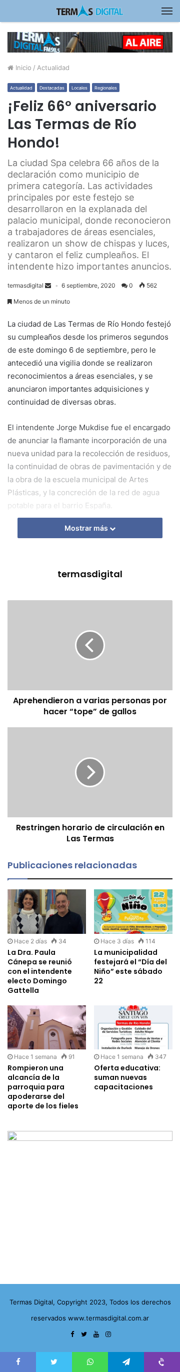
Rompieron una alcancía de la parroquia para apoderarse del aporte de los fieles (43, 1087)
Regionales (105, 88)
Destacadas (52, 88)
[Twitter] (84, 1334)
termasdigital (26, 285)
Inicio (23, 68)
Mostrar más (87, 528)
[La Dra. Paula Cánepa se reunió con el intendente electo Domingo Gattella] (47, 911)
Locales (80, 88)
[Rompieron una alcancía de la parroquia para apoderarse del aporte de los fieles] (47, 1027)
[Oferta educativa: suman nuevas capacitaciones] (133, 1027)
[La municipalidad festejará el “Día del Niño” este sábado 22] (133, 911)
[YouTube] (96, 1334)
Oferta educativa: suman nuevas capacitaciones (127, 1077)
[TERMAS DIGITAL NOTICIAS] (90, 11)
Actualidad (53, 68)
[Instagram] (108, 1334)
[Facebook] (72, 1334)
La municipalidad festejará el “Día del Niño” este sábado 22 (130, 966)
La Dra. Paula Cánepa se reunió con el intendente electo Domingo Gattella (40, 971)
